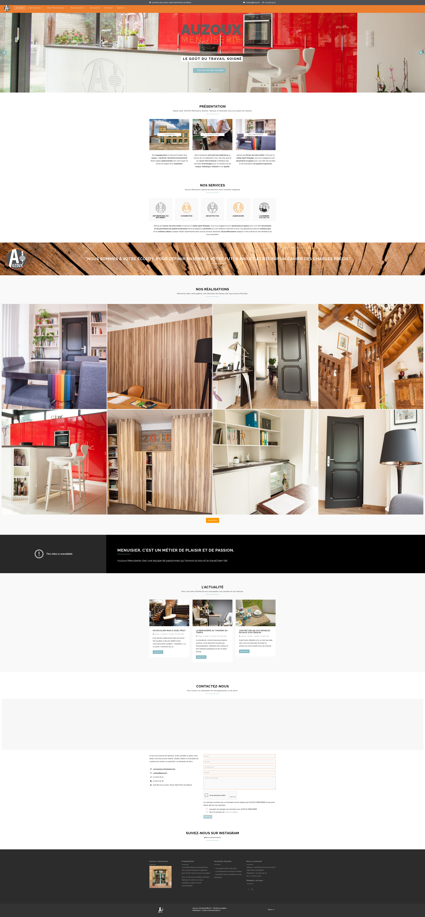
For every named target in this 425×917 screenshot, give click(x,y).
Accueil (20, 8)
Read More (158, 652)
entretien (250, 636)
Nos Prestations (55, 8)
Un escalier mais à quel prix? (169, 630)
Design (200, 636)
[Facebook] (248, 889)
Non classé (213, 636)
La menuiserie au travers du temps (212, 631)
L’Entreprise (34, 8)
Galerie (121, 8)
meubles (171, 634)
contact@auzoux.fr (253, 2)
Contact (108, 8)
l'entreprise (164, 634)
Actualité (95, 8)
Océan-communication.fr (211, 910)
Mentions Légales (219, 908)
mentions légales (231, 812)
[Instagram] (252, 889)
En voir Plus (212, 520)
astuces (157, 634)
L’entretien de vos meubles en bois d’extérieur (254, 631)
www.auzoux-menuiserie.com (164, 769)
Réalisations (77, 8)
